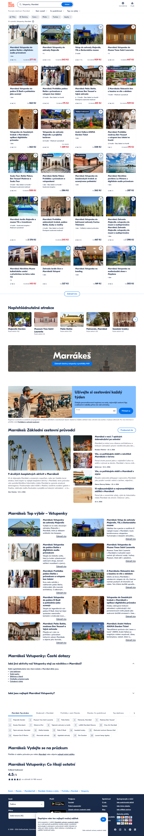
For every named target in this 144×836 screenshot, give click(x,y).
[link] (23, 43)
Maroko (19, 791)
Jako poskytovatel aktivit (125, 802)
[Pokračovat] (135, 319)
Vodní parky (14, 674)
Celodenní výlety (16, 681)
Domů (10, 791)
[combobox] (39, 4)
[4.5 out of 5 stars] (15, 779)
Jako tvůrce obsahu (123, 806)
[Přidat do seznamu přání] (35, 27)
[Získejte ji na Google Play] (58, 804)
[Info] (33, 21)
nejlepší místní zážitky (65, 754)
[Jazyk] (123, 3)
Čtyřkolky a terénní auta (19, 679)
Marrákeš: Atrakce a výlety (48, 791)
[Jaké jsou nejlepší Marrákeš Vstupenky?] (133, 693)
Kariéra (104, 806)
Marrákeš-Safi (30, 791)
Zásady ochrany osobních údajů (79, 810)
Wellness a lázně (16, 677)
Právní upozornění (74, 806)
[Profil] (132, 3)
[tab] (20, 713)
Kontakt (71, 802)
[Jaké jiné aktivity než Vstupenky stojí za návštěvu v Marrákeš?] (133, 663)
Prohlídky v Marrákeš (70, 791)
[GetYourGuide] (11, 4)
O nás (104, 802)
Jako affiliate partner (124, 810)
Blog (103, 810)
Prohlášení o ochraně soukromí (28, 422)
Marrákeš (42, 754)
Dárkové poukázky (108, 817)
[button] (23, 43)
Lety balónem (15, 672)
